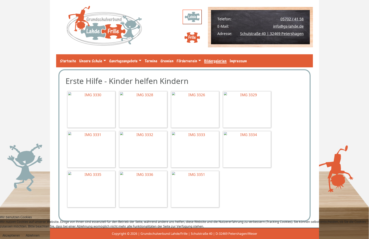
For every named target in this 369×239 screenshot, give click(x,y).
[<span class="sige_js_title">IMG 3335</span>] (92, 189)
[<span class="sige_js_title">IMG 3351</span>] (196, 189)
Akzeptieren (11, 235)
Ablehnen (33, 235)
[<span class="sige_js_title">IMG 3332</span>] (144, 149)
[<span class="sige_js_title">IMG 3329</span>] (248, 110)
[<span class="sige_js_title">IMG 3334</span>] (248, 149)
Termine (151, 61)
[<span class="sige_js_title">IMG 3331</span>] (92, 149)
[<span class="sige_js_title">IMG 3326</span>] (196, 110)
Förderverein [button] (187, 61)
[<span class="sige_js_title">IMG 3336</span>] (144, 189)
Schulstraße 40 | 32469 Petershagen (272, 33)
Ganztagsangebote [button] (123, 61)
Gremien (167, 61)
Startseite (68, 61)
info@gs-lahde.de (288, 26)
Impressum (238, 61)
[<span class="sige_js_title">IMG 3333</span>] (196, 149)
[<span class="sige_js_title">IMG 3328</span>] (144, 110)
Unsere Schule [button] (90, 61)
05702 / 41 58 (292, 19)
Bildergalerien (215, 61)
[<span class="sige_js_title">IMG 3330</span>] (92, 110)
